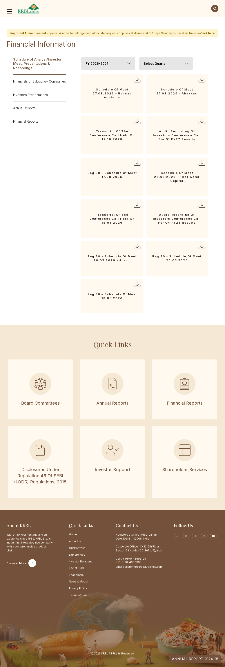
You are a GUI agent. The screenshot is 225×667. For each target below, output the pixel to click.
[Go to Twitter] (186, 536)
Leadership (76, 575)
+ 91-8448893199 (134, 558)
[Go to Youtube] (213, 536)
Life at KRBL (77, 568)
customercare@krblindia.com (144, 566)
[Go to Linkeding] (204, 536)
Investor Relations (80, 561)
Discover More (16, 563)
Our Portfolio (77, 548)
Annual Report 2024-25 (195, 659)
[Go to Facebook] (177, 536)
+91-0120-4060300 (129, 562)
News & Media (78, 581)
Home (73, 534)
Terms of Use (78, 595)
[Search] (214, 8)
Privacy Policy (78, 588)
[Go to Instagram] (195, 536)
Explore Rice (77, 554)
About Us (75, 541)
